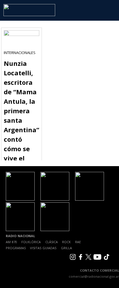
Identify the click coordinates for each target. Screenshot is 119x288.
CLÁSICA (51, 242)
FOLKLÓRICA (31, 242)
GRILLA (66, 248)
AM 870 (11, 242)
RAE (78, 242)
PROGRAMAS (16, 248)
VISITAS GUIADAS (43, 248)
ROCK (66, 242)
